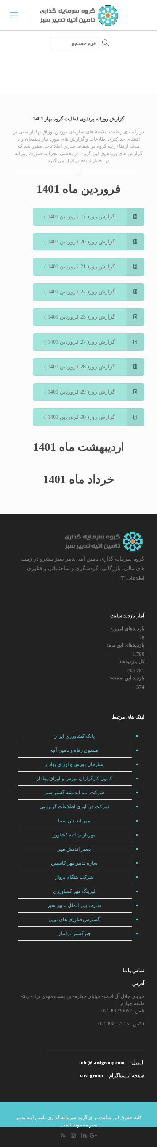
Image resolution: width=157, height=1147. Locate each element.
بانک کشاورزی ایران (74, 736)
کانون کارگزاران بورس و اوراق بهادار (74, 778)
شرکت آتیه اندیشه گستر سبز (74, 792)
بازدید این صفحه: (126, 678)
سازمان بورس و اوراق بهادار (74, 764)
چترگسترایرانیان (74, 933)
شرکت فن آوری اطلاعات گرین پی (74, 806)
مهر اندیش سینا (74, 820)
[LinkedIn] (84, 1136)
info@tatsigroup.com (102, 1062)
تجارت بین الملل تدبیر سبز (74, 905)
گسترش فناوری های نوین (74, 919)
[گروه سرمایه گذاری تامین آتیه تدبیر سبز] (78, 15)
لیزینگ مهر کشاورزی (74, 891)
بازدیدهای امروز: (126, 628)
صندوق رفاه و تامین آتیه (74, 750)
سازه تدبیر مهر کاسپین (74, 863)
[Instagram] (73, 1136)
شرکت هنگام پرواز (74, 877)
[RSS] (63, 1136)
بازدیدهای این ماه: (125, 645)
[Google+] (94, 1136)
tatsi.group (91, 1075)
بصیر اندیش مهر (74, 849)
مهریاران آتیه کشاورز (74, 835)
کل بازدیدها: (131, 661)
